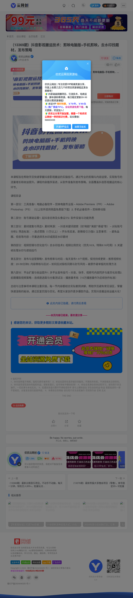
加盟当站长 (80, 126)
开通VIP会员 (62, 126)
